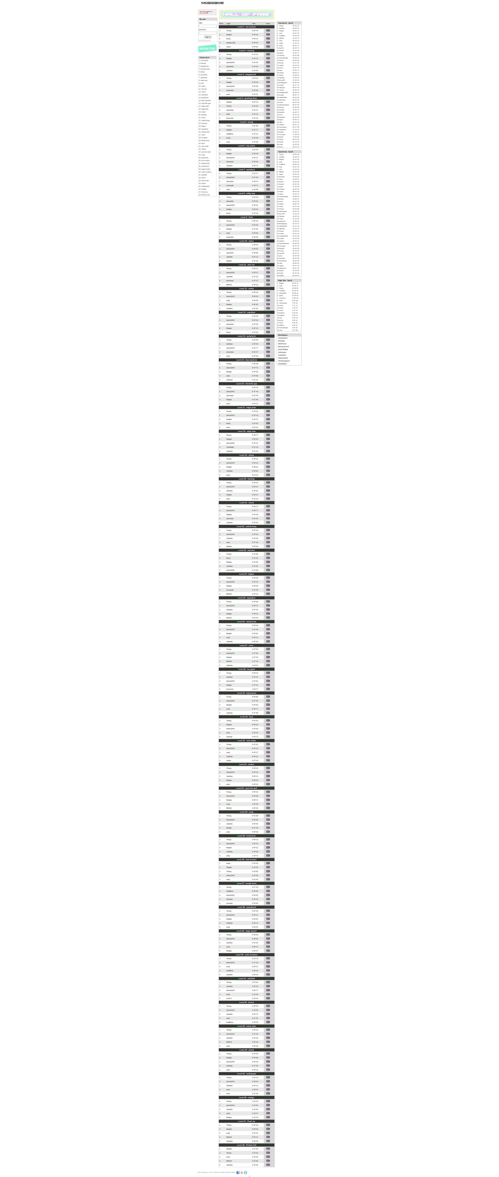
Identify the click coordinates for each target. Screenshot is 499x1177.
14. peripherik (204, 98)
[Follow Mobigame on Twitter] (245, 1173)
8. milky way (203, 80)
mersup (281, 72)
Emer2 (281, 308)
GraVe (281, 322)
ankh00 (281, 275)
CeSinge (281, 55)
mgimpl (281, 265)
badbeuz (282, 313)
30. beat (202, 143)
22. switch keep (204, 120)
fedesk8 (281, 110)
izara (280, 318)
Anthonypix (282, 352)
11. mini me (203, 89)
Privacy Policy (230, 1172)
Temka (281, 75)
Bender (281, 63)
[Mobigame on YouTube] (241, 1173)
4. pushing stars (204, 69)
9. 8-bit (201, 83)
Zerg (280, 70)
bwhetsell (282, 117)
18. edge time (203, 109)
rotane (228, 47)
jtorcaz (281, 320)
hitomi (281, 144)
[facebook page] (238, 1173)
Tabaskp (229, 737)
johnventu (229, 118)
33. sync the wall (205, 152)
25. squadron (203, 129)
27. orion (202, 135)
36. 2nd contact (204, 160)
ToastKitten (230, 447)
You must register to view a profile (206, 12)
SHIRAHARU (283, 97)
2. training (202, 63)
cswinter (281, 124)
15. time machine (205, 100)
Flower (281, 139)
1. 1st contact (203, 60)
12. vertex (202, 92)
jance (281, 114)
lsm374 (229, 998)
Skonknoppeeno (284, 361)
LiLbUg (281, 90)
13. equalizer (203, 95)
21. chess (202, 118)
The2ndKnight (283, 58)
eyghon (281, 65)
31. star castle (204, 146)
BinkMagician (283, 82)
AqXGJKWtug (283, 349)
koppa (281, 119)
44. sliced (202, 183)
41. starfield (203, 175)
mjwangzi (282, 87)
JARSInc (281, 325)
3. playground (204, 66)
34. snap (202, 155)
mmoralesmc (283, 127)
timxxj (228, 39)
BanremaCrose (283, 347)
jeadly (281, 295)
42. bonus (202, 178)
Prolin (281, 300)
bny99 (281, 142)
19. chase (202, 112)
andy (228, 94)
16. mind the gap (205, 103)
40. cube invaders (205, 172)
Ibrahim (229, 618)
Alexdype (281, 341)
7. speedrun (203, 78)
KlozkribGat (282, 364)
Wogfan (229, 35)
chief (228, 1094)
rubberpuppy (283, 211)
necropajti (229, 185)
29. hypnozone (204, 140)
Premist (281, 107)
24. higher (202, 126)
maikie (228, 760)
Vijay (280, 122)
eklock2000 (230, 62)
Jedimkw (229, 71)
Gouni (281, 147)
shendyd (229, 903)
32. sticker (202, 149)
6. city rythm (203, 75)
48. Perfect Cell (204, 195)
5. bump (202, 72)
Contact (222, 1172)
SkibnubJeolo (283, 358)
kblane (281, 53)
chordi (281, 305)
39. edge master (204, 169)
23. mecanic (203, 123)
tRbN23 (229, 285)
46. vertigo (202, 189)
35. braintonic (203, 158)
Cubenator (282, 298)
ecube (281, 68)
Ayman (281, 60)
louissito (281, 95)
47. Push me (203, 192)
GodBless (229, 134)
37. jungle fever (204, 163)
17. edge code (204, 106)
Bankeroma (282, 344)
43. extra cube (204, 180)
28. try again (203, 138)
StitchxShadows (284, 105)
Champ (281, 85)
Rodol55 (281, 112)
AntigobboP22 (283, 92)
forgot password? (205, 40)
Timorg (228, 31)
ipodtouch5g (230, 43)
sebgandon (282, 129)
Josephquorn (283, 338)
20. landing (203, 115)
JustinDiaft (282, 355)
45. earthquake (204, 186)
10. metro (202, 86)
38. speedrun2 (204, 166)
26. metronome (204, 132)
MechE (281, 137)
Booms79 (282, 80)
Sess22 (281, 50)
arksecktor (230, 66)
